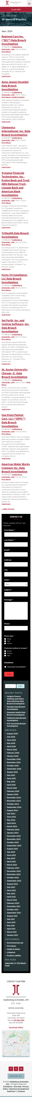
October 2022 (13, 878)
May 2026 (11, 743)
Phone (7, 624)
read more (6, 76)
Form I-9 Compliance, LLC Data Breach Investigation (15, 278)
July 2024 (11, 814)
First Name (9, 530)
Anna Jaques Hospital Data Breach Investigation (15, 85)
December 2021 (13, 906)
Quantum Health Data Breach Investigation (16, 713)
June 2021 (11, 922)
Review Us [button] (16, 1076)
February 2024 (13, 830)
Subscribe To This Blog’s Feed (15, 964)
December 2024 (14, 798)
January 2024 (13, 833)
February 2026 (13, 753)
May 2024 (11, 820)
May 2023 (11, 858)
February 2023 (13, 868)
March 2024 (12, 826)
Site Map (17, 1086)
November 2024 (14, 801)
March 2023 (12, 865)
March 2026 (12, 750)
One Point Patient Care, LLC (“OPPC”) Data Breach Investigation (13, 420)
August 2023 (12, 849)
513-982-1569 (19, 1020)
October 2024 (13, 804)
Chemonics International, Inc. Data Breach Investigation (16, 131)
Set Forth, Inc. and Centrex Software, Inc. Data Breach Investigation (15, 326)
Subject (8, 590)
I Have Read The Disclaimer (16, 667)
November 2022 (14, 874)
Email (7, 550)
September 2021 (14, 913)
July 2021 (11, 919)
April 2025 (11, 785)
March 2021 (12, 932)
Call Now (17, 9)
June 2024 (11, 817)
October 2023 (13, 842)
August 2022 (12, 884)
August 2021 (12, 916)
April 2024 (11, 823)
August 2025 (12, 772)
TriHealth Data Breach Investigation (15, 235)
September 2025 (14, 769)
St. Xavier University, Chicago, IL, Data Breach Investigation (15, 373)
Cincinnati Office (16, 1027)
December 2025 (14, 759)
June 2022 (11, 890)
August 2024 (12, 810)
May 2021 (11, 926)
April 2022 (11, 897)
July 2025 (11, 775)
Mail (8, 655)
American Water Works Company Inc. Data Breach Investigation (16, 467)
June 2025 (11, 778)
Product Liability (14, 956)
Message (8, 600)
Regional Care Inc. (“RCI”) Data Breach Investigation (14, 40)
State (7, 580)
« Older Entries (8, 509)
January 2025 (12, 794)
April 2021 (11, 929)
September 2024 (14, 807)
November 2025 (13, 762)
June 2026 (11, 740)
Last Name (9, 540)
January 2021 (12, 935)
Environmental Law (15, 943)
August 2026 (12, 734)
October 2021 (12, 910)
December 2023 (14, 836)
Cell (8, 641)
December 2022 (14, 871)
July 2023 (11, 852)
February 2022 (13, 903)
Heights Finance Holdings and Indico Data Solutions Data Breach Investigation (16, 700)
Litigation (11, 952)
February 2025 (13, 791)
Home (9, 643)
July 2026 (11, 737)
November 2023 (14, 839)
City (6, 570)
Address (7, 560)
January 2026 (12, 756)
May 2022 (11, 894)
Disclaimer (8, 663)
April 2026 (11, 746)
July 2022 (11, 887)
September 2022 (14, 881)
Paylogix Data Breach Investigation (16, 708)
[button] (29, 4)
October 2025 (13, 766)
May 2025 (11, 782)
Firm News (6, 52)
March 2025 (12, 788)
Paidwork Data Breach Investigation (16, 719)
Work (9, 639)
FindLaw (21, 1091)
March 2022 (12, 900)
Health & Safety (18, 97)
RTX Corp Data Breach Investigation (16, 725)
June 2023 (11, 855)
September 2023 (14, 846)
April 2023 (11, 862)
